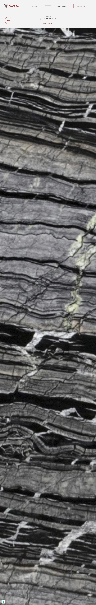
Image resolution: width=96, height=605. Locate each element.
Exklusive (34, 6)
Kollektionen (61, 6)
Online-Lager (82, 6)
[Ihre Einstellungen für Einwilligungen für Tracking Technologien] (3, 602)
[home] (11, 6)
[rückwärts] (8, 20)
